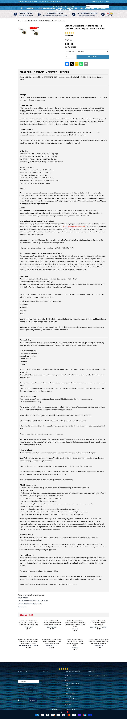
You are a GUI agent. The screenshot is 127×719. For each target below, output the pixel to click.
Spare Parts (30, 8)
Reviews (34, 1)
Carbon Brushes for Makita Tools (29, 604)
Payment (52, 72)
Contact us (68, 704)
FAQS (39, 1)
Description (26, 72)
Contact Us (28, 1)
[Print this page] (86, 64)
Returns (53, 1)
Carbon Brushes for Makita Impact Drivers (33, 601)
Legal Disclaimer (70, 693)
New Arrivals (101, 8)
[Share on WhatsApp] (81, 64)
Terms (59, 1)
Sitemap (67, 701)
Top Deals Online (69, 709)
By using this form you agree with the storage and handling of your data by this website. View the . (28, 691)
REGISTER (100, 1)
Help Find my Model (87, 8)
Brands (60, 8)
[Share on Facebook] (67, 64)
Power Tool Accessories (46, 8)
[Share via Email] (76, 64)
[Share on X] (72, 64)
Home (21, 8)
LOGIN (94, 1)
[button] (69, 33)
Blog (43, 1)
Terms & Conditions (71, 699)
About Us (21, 1)
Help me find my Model (72, 683)
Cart (107, 1)
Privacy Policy (69, 696)
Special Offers (71, 8)
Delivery (47, 1)
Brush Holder (23, 598)
